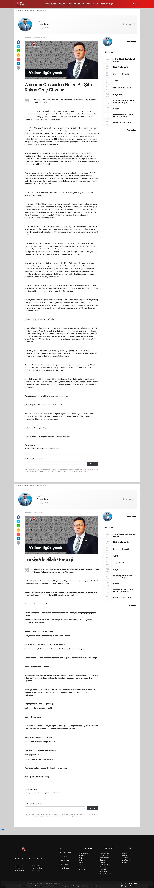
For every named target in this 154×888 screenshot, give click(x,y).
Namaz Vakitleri (105, 858)
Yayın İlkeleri (19, 868)
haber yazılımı (68, 883)
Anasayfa (19, 11)
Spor (75, 4)
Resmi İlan (104, 4)
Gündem (61, 4)
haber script (103, 883)
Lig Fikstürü (103, 862)
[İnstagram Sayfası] (23, 859)
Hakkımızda (19, 866)
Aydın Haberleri (51, 4)
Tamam (132, 886)
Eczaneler (103, 860)
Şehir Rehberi (104, 871)
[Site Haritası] (38, 859)
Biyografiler (125, 858)
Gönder (92, 464)
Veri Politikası (19, 870)
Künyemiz (66, 864)
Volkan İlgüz (34, 11)
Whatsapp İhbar (37, 868)
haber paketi (77, 883)
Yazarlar (26, 11)
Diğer (111, 4)
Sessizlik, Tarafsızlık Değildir (122, 122)
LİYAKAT (115, 81)
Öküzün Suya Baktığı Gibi (120, 67)
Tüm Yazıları (131, 41)
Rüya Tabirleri (126, 860)
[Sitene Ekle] (42, 859)
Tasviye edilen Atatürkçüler (121, 88)
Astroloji (124, 862)
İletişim (66, 868)
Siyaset (81, 4)
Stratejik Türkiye (118, 95)
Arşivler (66, 860)
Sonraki (2, 829)
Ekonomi (95, 4)
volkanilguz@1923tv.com (45, 28)
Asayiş (68, 4)
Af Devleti (115, 108)
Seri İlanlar (103, 869)
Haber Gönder (36, 870)
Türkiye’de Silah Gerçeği (120, 74)
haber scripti (86, 883)
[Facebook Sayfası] (16, 859)
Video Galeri (66, 853)
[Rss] (34, 859)
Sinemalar (103, 867)
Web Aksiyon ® (133, 883)
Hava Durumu (104, 853)
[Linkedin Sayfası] (30, 859)
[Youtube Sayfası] (27, 859)
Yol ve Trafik (104, 855)
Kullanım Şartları (37, 866)
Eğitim (87, 4)
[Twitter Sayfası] (19, 859)
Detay (124, 886)
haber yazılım (94, 883)
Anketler (124, 855)
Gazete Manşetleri (106, 874)
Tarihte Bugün (104, 864)
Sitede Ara (125, 853)
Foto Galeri (67, 849)
